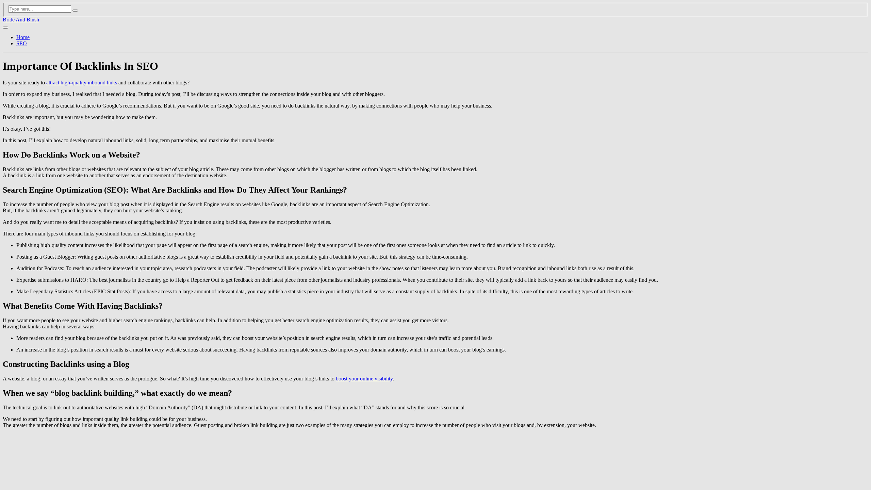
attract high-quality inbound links (81, 82)
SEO (21, 43)
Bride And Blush (21, 19)
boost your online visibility (364, 378)
